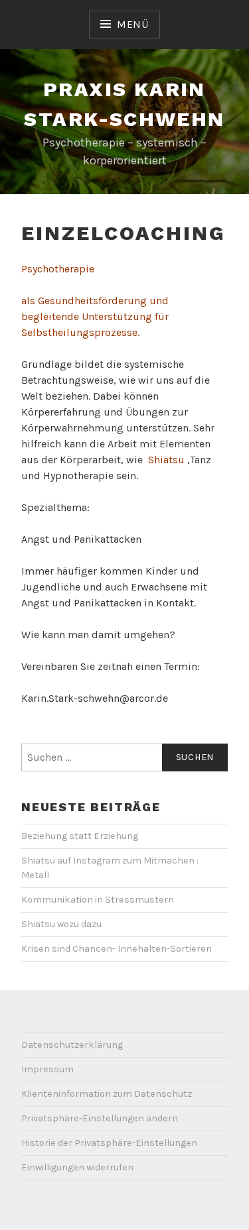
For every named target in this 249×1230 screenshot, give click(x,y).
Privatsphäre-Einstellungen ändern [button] (99, 1118)
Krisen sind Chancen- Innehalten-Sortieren (116, 948)
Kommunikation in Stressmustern (97, 899)
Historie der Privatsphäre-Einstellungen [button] (109, 1142)
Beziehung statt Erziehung (79, 836)
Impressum (47, 1069)
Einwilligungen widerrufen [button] (77, 1167)
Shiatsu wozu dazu (61, 924)
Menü (133, 24)
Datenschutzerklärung (72, 1044)
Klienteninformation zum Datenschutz (106, 1093)
